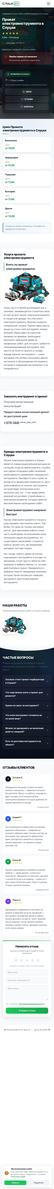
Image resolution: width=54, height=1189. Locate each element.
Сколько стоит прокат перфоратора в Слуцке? (24, 681)
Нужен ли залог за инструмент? (22, 705)
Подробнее (39, 1183)
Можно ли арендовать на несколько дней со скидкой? (24, 730)
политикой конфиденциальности (32, 1004)
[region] (27, 178)
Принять (15, 1183)
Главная (6, 14)
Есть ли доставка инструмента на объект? (23, 743)
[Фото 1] (14, 625)
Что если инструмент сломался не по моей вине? (23, 717)
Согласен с (27, 1004)
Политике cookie (18, 1177)
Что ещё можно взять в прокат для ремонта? (24, 694)
